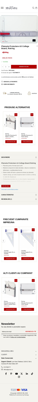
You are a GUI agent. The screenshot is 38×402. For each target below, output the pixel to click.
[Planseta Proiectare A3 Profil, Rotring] (27, 122)
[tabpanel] (19, 29)
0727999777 (7, 367)
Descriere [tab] (5, 157)
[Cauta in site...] (33, 8)
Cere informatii (9, 84)
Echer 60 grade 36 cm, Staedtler (9, 253)
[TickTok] (32, 373)
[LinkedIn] (26, 373)
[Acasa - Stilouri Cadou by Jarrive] (11, 8)
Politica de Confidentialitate (18, 337)
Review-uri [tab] (6, 199)
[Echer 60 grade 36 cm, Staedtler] (10, 238)
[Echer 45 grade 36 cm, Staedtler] (27, 238)
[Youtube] (16, 373)
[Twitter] (21, 373)
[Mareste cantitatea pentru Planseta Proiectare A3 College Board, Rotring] (9, 67)
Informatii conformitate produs (9, 189)
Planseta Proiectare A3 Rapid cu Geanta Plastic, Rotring (11, 136)
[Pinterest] (11, 373)
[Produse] (2, 8)
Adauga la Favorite (10, 81)
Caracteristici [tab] (7, 195)
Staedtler (6, 250)
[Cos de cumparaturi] (36, 8)
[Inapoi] (36, 46)
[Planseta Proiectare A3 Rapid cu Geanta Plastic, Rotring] (11, 122)
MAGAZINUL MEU (7, 351)
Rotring (7, 133)
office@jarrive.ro (8, 369)
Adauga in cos (24, 66)
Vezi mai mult (5, 186)
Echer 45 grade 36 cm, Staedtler (26, 253)
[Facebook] (6, 373)
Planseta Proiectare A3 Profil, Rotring (27, 136)
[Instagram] (19, 377)
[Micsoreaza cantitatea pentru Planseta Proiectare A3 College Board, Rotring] (2, 67)
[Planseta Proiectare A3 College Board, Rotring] (19, 29)
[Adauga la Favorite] (15, 114)
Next (36, 31)
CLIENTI (4, 354)
